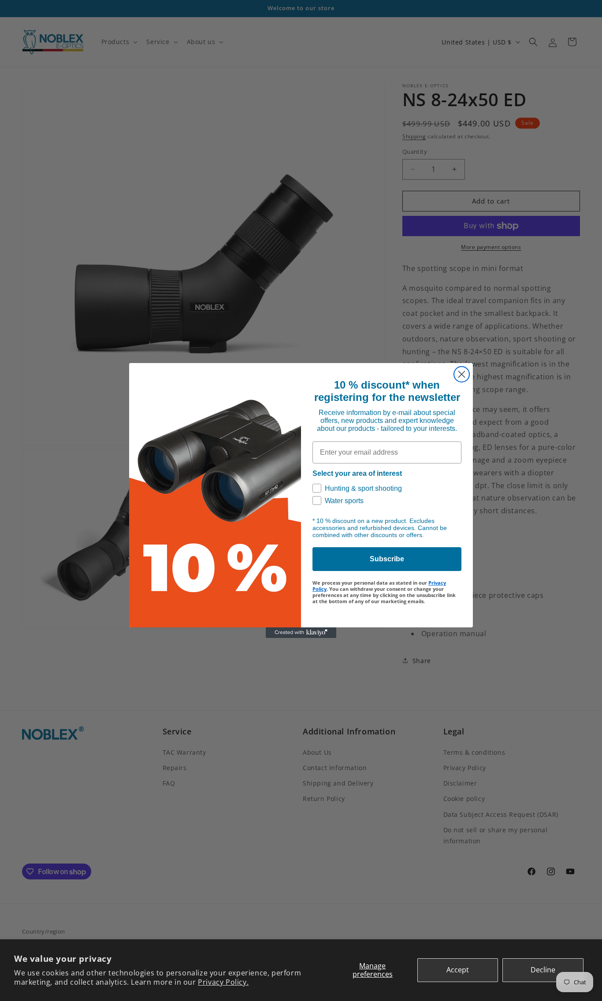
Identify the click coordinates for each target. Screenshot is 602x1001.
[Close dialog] (461, 374)
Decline (543, 970)
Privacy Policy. (223, 982)
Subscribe (387, 559)
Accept (457, 970)
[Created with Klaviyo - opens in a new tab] (301, 632)
